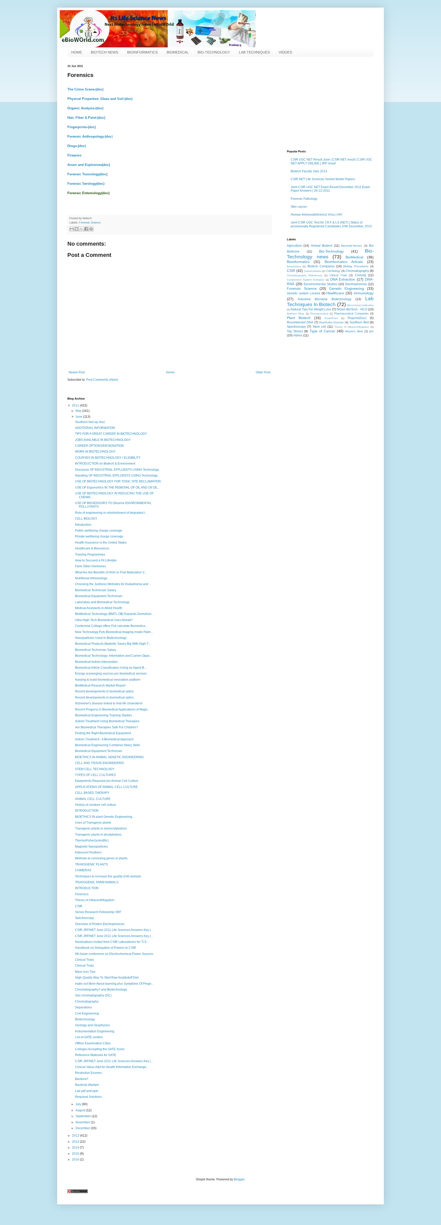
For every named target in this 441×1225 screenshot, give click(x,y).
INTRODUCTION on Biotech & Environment (105, 463)
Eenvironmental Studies (320, 284)
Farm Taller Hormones (90, 566)
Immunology (364, 293)
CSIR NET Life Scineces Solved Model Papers (323, 179)
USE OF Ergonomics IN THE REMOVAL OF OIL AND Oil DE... (117, 487)
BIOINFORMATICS (142, 52)
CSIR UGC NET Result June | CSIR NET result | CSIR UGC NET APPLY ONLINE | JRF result (331, 161)
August (81, 1110)
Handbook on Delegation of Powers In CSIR (105, 948)
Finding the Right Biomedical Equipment (103, 733)
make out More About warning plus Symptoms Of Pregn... (114, 983)
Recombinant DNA (300, 322)
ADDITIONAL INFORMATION (95, 428)
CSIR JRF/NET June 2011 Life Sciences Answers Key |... (114, 930)
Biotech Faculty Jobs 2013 (309, 171)
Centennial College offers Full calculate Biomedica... (111, 626)
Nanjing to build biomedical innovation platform (107, 679)
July (79, 1104)
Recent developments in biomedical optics (104, 691)
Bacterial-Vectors (351, 245)
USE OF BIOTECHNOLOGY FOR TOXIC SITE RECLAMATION (118, 481)
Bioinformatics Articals (344, 262)
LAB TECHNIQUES (254, 52)
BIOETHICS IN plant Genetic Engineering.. (104, 817)
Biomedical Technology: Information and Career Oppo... (113, 655)
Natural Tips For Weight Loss (311, 309)
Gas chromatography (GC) (93, 995)
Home (170, 372)
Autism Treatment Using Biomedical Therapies (107, 721)
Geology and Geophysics (92, 1025)
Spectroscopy (296, 326)
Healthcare (335, 293)
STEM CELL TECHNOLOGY (94, 769)
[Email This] (71, 228)
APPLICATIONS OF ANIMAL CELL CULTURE (106, 787)
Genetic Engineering (346, 288)
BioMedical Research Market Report (100, 685)
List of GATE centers (89, 1037)
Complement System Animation (306, 279)
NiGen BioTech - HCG (352, 309)
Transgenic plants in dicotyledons (98, 834)
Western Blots (354, 331)
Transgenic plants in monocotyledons (101, 828)
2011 (76, 405)
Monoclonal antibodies (360, 305)
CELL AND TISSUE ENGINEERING (99, 763)
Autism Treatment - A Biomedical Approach (104, 739)
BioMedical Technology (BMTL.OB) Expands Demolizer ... (115, 614)
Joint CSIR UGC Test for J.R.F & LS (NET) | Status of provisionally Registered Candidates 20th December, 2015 (331, 224)
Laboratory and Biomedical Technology (102, 602)
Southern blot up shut (90, 422)
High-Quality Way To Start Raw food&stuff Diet (107, 977)
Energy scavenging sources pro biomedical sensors (111, 673)
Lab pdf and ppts (86, 1091)
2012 (76, 1135)
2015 (76, 1153)
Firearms (74, 155)
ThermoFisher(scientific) (91, 840)
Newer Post (77, 372)
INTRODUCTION (87, 810)
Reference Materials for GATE (95, 1055)
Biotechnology (85, 1019)
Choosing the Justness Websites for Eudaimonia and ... (113, 584)
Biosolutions (294, 266)
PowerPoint (331, 318)
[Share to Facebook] (86, 228)
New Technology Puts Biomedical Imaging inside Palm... (114, 632)
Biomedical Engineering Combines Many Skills (107, 745)
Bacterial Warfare (87, 1085)
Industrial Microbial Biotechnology (324, 299)
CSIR (291, 271)
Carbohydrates (312, 271)
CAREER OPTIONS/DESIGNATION (99, 445)
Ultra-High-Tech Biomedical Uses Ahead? (104, 620)
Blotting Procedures (355, 266)
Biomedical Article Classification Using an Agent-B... (110, 667)
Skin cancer (299, 206)
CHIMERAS (83, 870)
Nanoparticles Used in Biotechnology (101, 638)
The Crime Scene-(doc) (85, 89)
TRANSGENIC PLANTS (91, 864)
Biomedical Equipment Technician (98, 596)
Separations (83, 1007)
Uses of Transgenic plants (93, 822)
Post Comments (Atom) (102, 379)
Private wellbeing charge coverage (99, 536)
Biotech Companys (321, 266)
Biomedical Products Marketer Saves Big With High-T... (113, 644)
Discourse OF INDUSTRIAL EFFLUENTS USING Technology (117, 469)
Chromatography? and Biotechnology (101, 989)
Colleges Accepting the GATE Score (100, 1049)
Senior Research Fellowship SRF (98, 912)
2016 (76, 1159)
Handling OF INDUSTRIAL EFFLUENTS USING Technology (116, 475)
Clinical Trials (338, 275)
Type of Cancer (322, 331)
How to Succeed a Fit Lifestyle (96, 560)
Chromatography (357, 271)
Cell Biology (333, 270)
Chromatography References (304, 275)
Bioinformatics (298, 262)
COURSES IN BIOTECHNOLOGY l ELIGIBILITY (108, 457)
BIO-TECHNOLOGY (214, 52)
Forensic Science (90, 222)
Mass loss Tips (85, 971)
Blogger (239, 1179)
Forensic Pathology (304, 199)
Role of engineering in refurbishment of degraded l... (111, 513)
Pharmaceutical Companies (351, 313)
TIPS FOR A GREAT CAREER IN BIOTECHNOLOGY (111, 434)
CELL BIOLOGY (86, 518)
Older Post (263, 372)
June (79, 416)
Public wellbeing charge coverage (98, 530)
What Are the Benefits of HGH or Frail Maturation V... (110, 572)
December (83, 1128)
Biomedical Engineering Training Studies (103, 715)
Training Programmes (90, 554)
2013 (76, 1141)
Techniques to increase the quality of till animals (108, 876)
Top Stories (295, 331)
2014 (76, 1147)
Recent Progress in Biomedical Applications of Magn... (112, 709)
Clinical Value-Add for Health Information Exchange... (112, 1067)
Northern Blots (295, 313)
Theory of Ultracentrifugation (351, 326)
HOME (76, 52)
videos (297, 335)
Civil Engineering (87, 1013)
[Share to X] (81, 228)
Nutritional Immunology (91, 578)
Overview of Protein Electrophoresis (100, 924)
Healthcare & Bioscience (92, 548)
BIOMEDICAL (178, 52)
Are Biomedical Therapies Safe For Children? (106, 727)
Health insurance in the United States (101, 542)
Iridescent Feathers (88, 852)
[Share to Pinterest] (91, 228)
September (84, 1116)
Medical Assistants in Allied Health (98, 608)
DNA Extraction (342, 279)
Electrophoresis (356, 284)
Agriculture (294, 245)
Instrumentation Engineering (94, 1031)
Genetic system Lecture (303, 293)
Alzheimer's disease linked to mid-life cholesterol (108, 703)
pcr (371, 331)
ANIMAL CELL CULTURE (93, 799)
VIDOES (285, 52)
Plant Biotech (299, 318)
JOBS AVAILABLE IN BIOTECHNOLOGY (103, 440)
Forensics (82, 894)
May (79, 411)
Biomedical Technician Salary (95, 590)
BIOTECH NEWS (104, 52)
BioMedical (354, 257)
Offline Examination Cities (93, 1043)
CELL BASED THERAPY (92, 793)
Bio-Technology (331, 251)
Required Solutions (88, 1097)
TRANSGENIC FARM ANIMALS (96, 882)
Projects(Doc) (357, 318)
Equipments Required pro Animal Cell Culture (106, 781)
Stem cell (319, 326)
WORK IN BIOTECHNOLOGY (95, 451)
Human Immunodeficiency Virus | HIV (316, 214)
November (83, 1122)
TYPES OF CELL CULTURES (95, 775)
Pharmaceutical (319, 313)
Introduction (83, 524)
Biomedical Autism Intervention (96, 662)
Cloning (360, 275)
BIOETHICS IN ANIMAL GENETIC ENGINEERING (109, 757)
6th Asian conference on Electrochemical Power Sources (114, 954)
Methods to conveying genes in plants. (101, 858)
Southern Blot (359, 322)
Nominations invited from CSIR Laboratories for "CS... (112, 942)
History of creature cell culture (95, 805)
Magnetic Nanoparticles (91, 846)
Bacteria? (81, 1079)
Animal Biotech (322, 245)
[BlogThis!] (76, 228)
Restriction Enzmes (331, 322)
